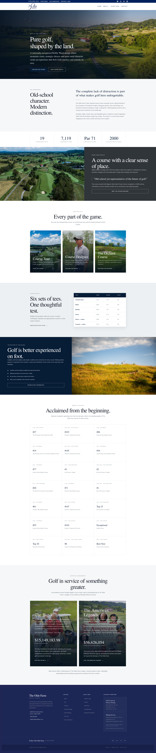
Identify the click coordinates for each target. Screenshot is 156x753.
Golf (65, 702)
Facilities (66, 705)
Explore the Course (38, 69)
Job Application (54, 1)
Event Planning (67, 712)
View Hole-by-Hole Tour (39, 325)
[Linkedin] (127, 1)
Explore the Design (72, 268)
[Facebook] (117, 1)
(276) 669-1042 (33, 1)
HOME (99, 6)
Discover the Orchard (106, 268)
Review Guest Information (36, 385)
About (65, 698)
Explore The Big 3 (42, 660)
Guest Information (68, 719)
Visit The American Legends (94, 660)
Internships (44, 1)
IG (116, 740)
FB (112, 740)
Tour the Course (39, 268)
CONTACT (124, 6)
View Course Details (57, 69)
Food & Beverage (68, 709)
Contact (86, 702)
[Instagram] (120, 1)
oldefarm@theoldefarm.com (36, 719)
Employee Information (89, 712)
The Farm (66, 716)
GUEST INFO (115, 6)
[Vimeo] (124, 1)
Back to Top (123, 747)
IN (125, 740)
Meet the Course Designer (120, 191)
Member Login (65, 1)
